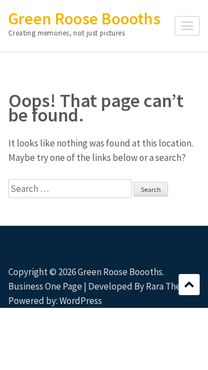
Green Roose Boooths (84, 18)
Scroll (189, 284)
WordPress (80, 301)
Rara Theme (170, 286)
